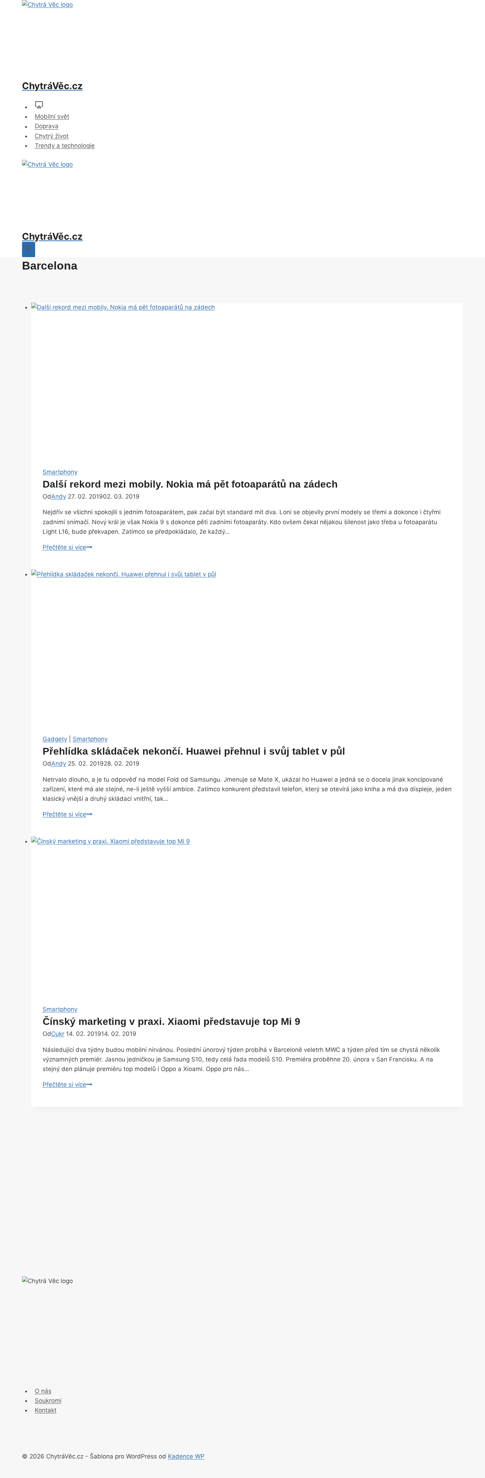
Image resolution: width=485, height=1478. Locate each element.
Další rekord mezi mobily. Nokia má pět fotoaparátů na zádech (190, 484)
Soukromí (48, 1400)
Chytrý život (52, 136)
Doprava (47, 126)
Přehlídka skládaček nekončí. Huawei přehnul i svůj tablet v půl (194, 751)
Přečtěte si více (67, 547)
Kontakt (45, 1410)
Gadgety (55, 739)
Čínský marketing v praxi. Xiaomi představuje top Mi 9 (171, 1021)
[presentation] (247, 379)
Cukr (57, 1033)
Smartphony (60, 472)
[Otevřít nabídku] (28, 249)
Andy (58, 496)
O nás (43, 1391)
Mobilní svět (52, 116)
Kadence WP (186, 1456)
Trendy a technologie (65, 145)
